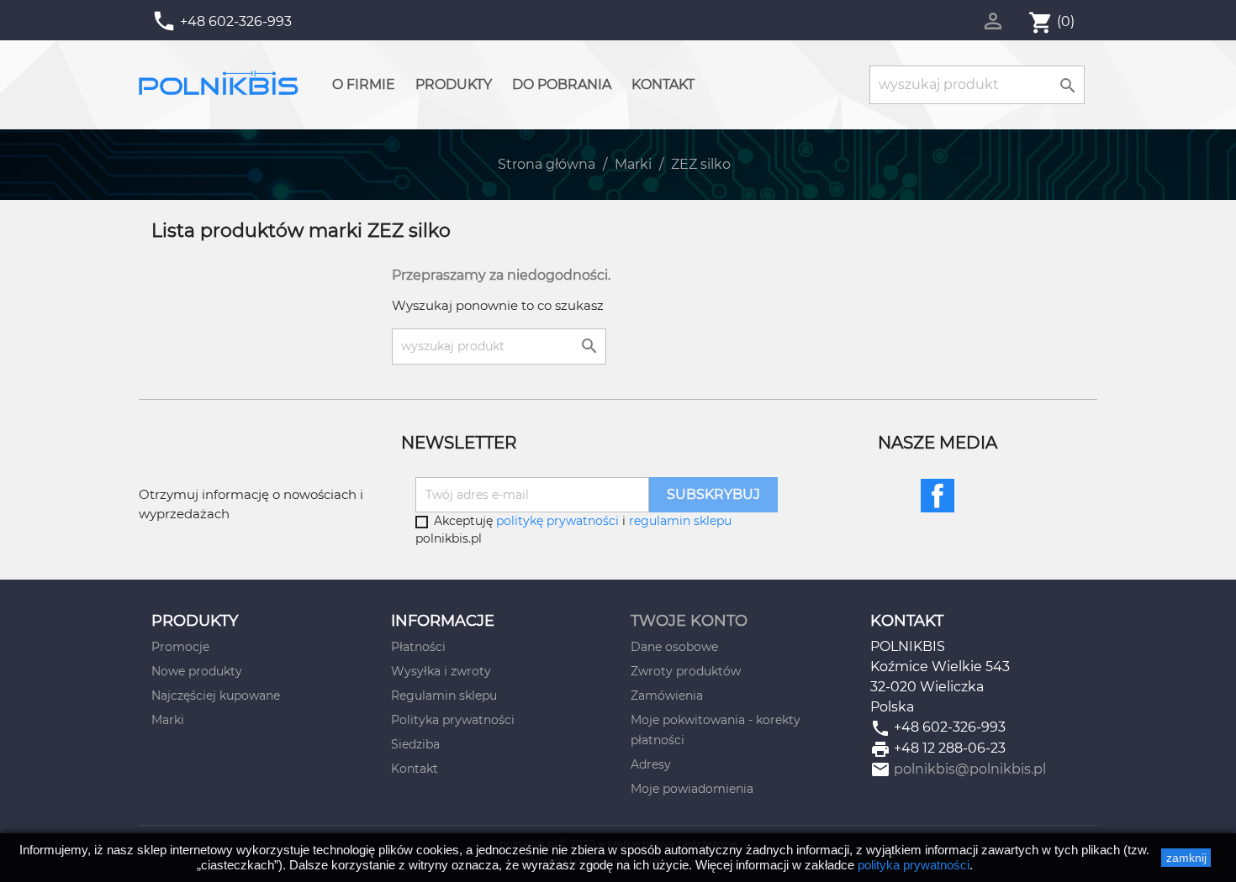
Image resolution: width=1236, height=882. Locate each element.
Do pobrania (561, 84)
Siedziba (415, 744)
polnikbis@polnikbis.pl (970, 769)
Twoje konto (689, 621)
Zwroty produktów (686, 671)
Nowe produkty (196, 671)
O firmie (363, 84)
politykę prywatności (557, 520)
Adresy (651, 764)
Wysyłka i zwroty (441, 671)
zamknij (1186, 857)
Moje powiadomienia (692, 788)
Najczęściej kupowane (215, 695)
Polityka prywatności (453, 719)
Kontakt (663, 84)
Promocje (180, 646)
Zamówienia (667, 695)
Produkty (453, 84)
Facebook (937, 495)
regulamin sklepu (680, 520)
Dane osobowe (674, 646)
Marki (167, 719)
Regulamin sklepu (444, 695)
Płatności (418, 646)
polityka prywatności (913, 865)
